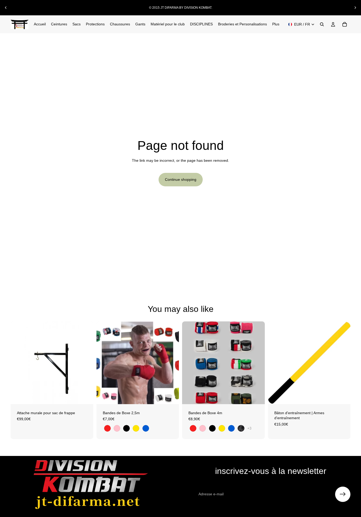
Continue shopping (180, 179)
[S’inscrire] (342, 494)
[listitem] (276, 24)
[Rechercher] (322, 24)
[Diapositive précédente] (6, 7)
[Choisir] (170, 396)
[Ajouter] (85, 396)
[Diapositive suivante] (355, 7)
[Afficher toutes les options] (249, 428)
